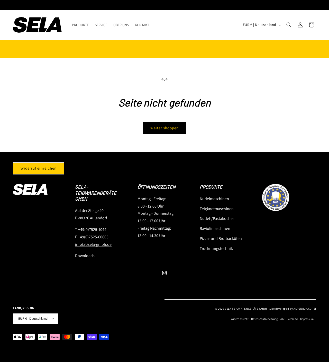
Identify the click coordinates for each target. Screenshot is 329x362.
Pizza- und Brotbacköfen (221, 238)
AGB (282, 319)
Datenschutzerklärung (264, 319)
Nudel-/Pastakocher (217, 218)
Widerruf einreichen (39, 168)
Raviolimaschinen (215, 228)
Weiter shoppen (164, 127)
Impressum (307, 319)
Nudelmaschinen (214, 198)
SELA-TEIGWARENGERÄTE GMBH (246, 308)
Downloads (85, 255)
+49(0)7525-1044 (92, 229)
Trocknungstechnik (216, 248)
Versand (293, 319)
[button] (289, 25)
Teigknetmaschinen (217, 208)
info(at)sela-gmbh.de (93, 244)
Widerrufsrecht (240, 319)
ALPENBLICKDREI (305, 308)
